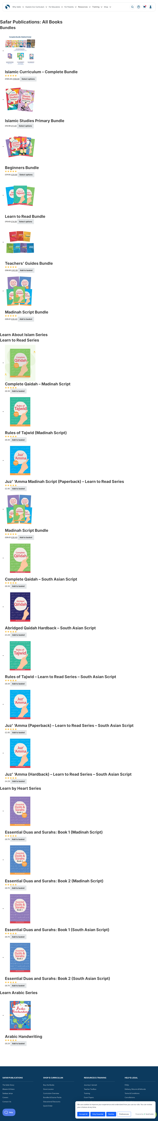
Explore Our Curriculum (35, 7)
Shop (106, 7)
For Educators (54, 7)
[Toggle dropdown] (23, 7)
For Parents (69, 7)
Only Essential (97, 1114)
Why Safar (16, 7)
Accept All (83, 1114)
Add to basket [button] (26, 270)
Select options (28, 79)
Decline (111, 1114)
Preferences (124, 1114)
